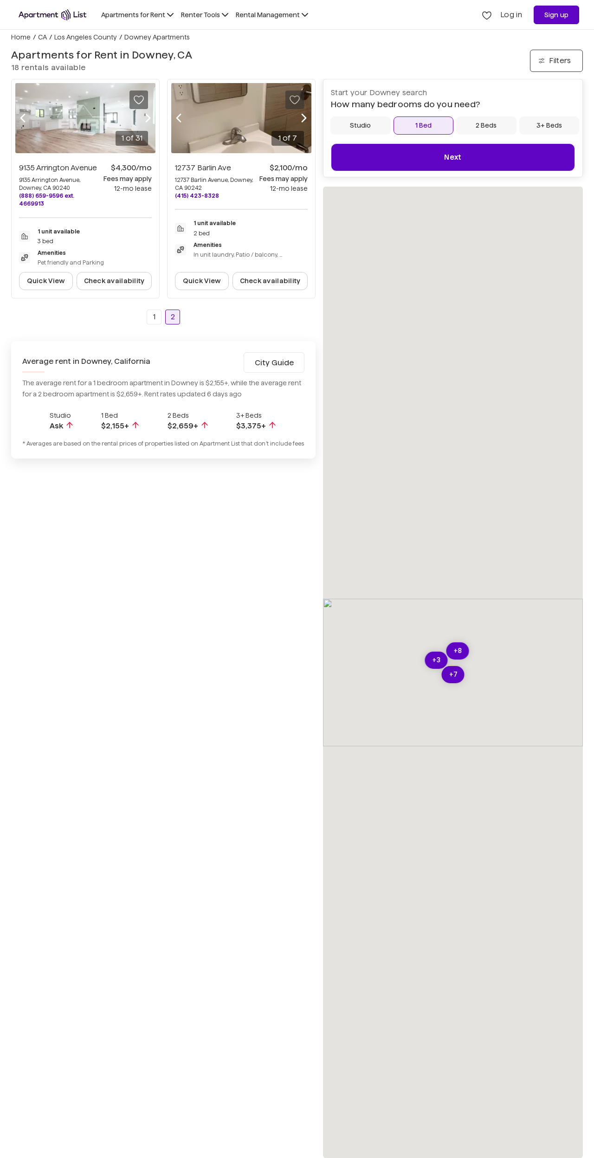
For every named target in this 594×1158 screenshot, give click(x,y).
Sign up (556, 15)
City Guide (274, 363)
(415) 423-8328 (197, 196)
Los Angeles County (85, 37)
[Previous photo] (22, 118)
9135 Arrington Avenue (58, 168)
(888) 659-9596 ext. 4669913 (46, 200)
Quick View (46, 281)
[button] (453, 674)
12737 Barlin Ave (203, 168)
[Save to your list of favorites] (138, 100)
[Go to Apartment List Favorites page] (487, 14)
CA (42, 37)
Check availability (114, 281)
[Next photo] (148, 118)
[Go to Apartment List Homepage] (52, 15)
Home (21, 37)
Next (452, 157)
